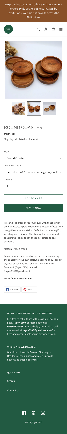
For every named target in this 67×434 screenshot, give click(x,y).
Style (6, 151)
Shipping (8, 139)
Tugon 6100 (22, 267)
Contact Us (13, 390)
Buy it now (33, 208)
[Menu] (61, 29)
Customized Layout (13, 165)
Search (11, 381)
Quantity (8, 179)
